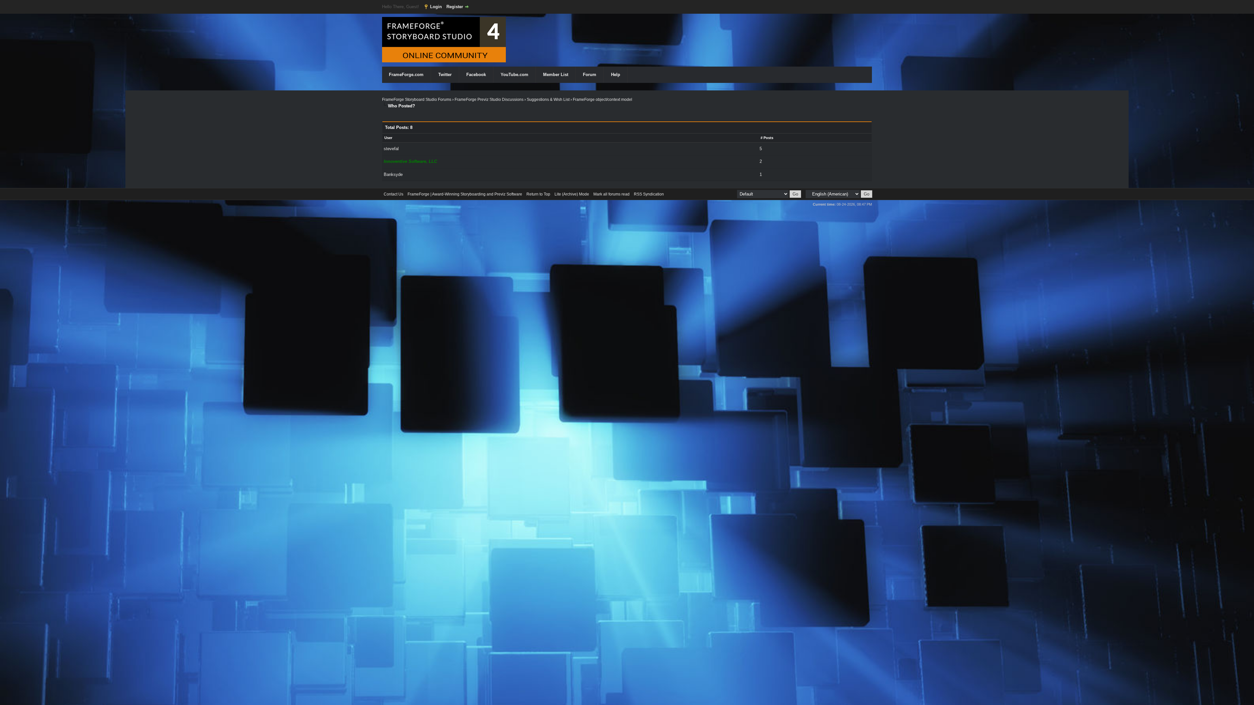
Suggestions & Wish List (548, 99)
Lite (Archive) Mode (572, 194)
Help (615, 74)
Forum (589, 74)
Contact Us (393, 194)
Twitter (445, 74)
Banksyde (393, 174)
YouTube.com (514, 74)
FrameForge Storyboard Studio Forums (416, 99)
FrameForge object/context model (602, 99)
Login (436, 6)
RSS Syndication (649, 194)
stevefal (391, 148)
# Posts (767, 138)
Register (454, 6)
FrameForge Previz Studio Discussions (489, 99)
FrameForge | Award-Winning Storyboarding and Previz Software (465, 194)
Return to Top (538, 194)
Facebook (476, 74)
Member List (555, 74)
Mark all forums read (611, 194)
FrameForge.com (406, 74)
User (388, 138)
